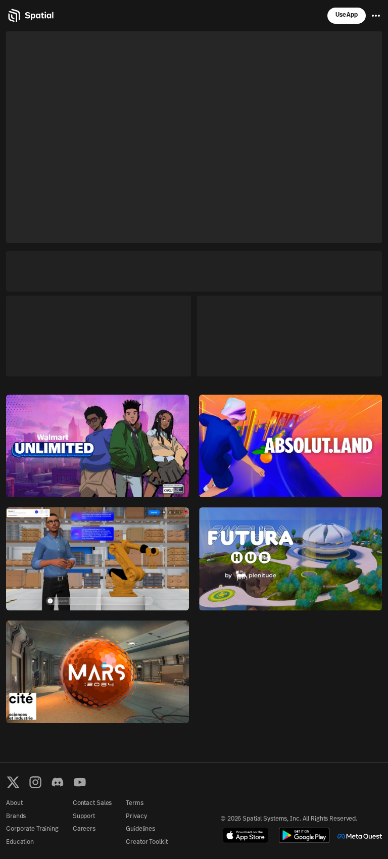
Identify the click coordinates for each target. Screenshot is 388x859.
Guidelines (140, 829)
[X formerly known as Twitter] (13, 782)
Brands (16, 817)
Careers (84, 829)
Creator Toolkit (146, 842)
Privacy (136, 817)
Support (84, 817)
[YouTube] (80, 782)
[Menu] (376, 16)
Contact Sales (92, 803)
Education (20, 842)
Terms (134, 803)
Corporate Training (32, 829)
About (14, 803)
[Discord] (58, 782)
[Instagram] (35, 782)
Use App (346, 15)
